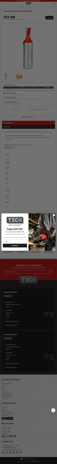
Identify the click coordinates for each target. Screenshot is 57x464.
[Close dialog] (54, 215)
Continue (15, 245)
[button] (53, 410)
